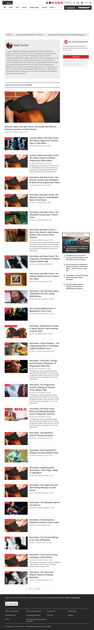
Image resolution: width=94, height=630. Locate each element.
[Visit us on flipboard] (59, 3)
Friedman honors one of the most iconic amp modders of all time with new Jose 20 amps (77, 257)
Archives (37, 589)
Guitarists (8, 138)
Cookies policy (72, 611)
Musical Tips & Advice (11, 326)
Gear (17, 7)
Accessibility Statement (33, 615)
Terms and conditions (12, 611)
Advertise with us (10, 615)
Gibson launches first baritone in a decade (29, 35)
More (52, 7)
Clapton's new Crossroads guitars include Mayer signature (66, 35)
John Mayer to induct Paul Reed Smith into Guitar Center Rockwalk (77, 277)
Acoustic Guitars (10, 555)
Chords (7, 409)
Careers (7, 619)
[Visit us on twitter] (50, 3)
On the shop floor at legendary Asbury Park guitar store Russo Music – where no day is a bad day (77, 267)
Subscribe (68, 3)
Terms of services (81, 60)
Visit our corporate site (72, 598)
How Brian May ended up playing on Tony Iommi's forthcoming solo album (74, 286)
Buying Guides (34, 7)
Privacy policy (51, 611)
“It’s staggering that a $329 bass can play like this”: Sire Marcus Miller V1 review (77, 248)
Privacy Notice (82, 61)
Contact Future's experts (33, 611)
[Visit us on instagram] (53, 3)
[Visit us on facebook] (47, 3)
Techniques (8, 177)
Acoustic (44, 7)
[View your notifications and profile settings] (82, 3)
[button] (88, 3)
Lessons (24, 7)
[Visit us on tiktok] (62, 3)
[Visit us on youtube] (56, 3)
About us (70, 615)
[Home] (4, 7)
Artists (11, 7)
